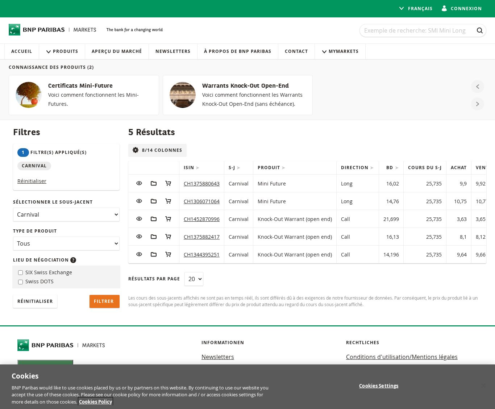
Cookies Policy (95, 401)
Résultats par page (154, 279)
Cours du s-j (425, 167)
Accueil (21, 51)
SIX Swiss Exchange (48, 272)
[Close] (483, 386)
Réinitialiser (31, 181)
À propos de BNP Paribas (237, 51)
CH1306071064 (202, 201)
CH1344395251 (202, 254)
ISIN (190, 167)
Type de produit (35, 231)
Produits (65, 51)
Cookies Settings (378, 386)
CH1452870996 (202, 219)
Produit (270, 167)
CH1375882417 (202, 236)
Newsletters (173, 51)
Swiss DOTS (39, 281)
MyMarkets (344, 51)
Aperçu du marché (117, 51)
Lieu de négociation (41, 260)
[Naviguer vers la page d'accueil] (52, 30)
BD (390, 167)
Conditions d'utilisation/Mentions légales (402, 357)
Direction (355, 167)
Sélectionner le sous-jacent (53, 202)
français (420, 8)
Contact (296, 51)
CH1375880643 (202, 183)
